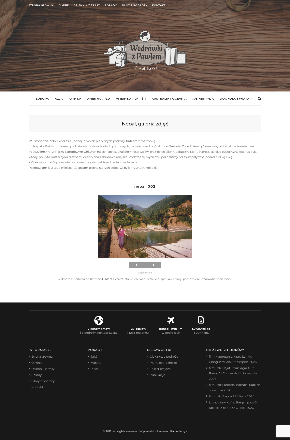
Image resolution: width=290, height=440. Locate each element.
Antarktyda (203, 98)
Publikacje (157, 375)
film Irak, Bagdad (221, 396)
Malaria (96, 363)
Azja (59, 98)
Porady (111, 5)
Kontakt (159, 5)
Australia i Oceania (169, 98)
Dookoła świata (234, 98)
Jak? (94, 356)
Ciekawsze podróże (164, 356)
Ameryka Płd (98, 98)
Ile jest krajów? (160, 369)
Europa (42, 98)
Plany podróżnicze (163, 363)
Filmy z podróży (134, 5)
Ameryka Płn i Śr (131, 98)
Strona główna (41, 5)
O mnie (64, 5)
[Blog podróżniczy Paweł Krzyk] (145, 69)
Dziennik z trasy (87, 5)
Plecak (95, 369)
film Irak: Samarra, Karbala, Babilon (234, 385)
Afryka (75, 98)
